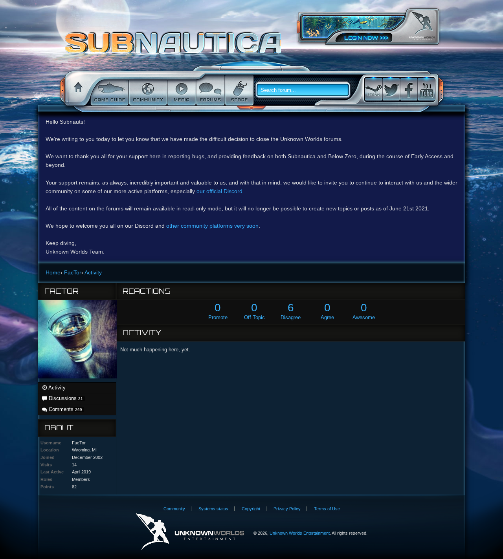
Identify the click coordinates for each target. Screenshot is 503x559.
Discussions (65, 398)
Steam (373, 89)
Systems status (213, 508)
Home (77, 90)
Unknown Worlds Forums (175, 46)
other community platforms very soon (212, 226)
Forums (209, 90)
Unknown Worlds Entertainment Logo (190, 531)
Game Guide (109, 90)
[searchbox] (306, 90)
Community (147, 90)
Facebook (408, 89)
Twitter (391, 89)
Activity (56, 388)
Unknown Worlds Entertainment (422, 25)
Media (181, 90)
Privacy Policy (287, 508)
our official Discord (219, 191)
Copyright (251, 508)
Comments (64, 409)
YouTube (426, 89)
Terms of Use (327, 508)
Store (238, 90)
